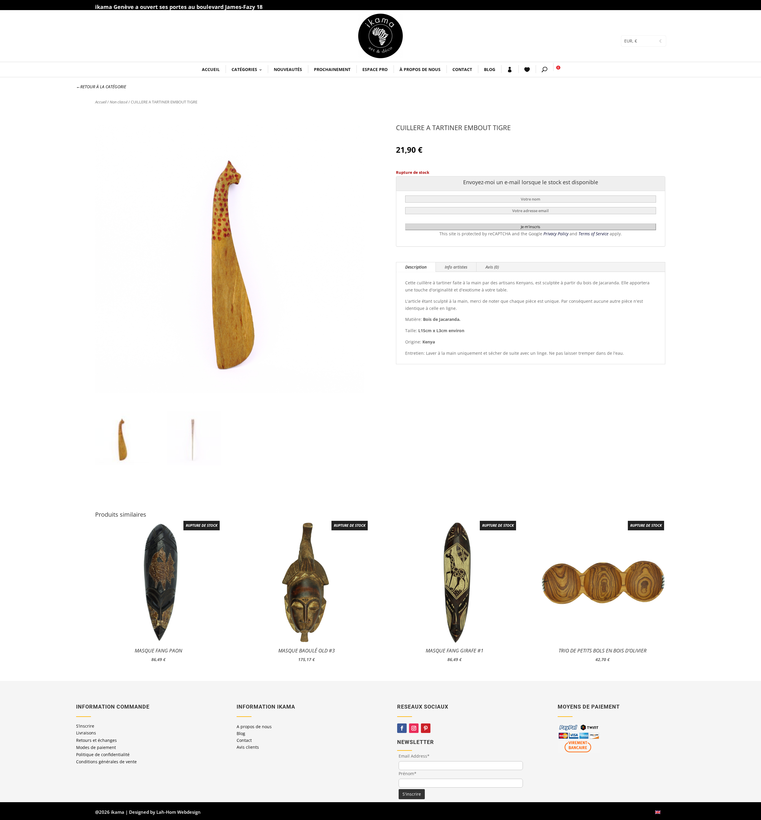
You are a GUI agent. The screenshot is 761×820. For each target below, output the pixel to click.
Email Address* (414, 756)
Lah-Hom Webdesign (178, 812)
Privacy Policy (556, 233)
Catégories (244, 69)
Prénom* (407, 773)
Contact (462, 69)
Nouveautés (288, 69)
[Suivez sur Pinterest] (425, 728)
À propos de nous (420, 69)
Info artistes (456, 267)
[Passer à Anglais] (657, 812)
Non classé (119, 102)
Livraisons (86, 733)
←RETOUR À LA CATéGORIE (101, 86)
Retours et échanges (96, 740)
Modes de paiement (96, 747)
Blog (489, 69)
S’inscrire (85, 726)
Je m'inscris (530, 226)
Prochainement (332, 69)
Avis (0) (492, 267)
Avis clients (248, 747)
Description (416, 267)
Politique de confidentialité (103, 754)
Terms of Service (594, 233)
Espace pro (375, 69)
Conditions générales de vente (106, 761)
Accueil (211, 69)
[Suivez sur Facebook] (402, 728)
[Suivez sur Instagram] (414, 728)
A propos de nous (254, 726)
